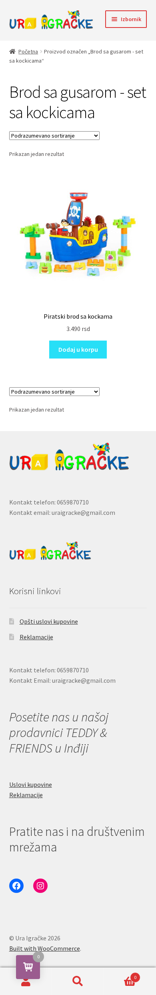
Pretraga (78, 981)
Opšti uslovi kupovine (49, 621)
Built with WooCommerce (44, 948)
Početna (28, 51)
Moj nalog (26, 981)
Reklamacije (36, 637)
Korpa (120, 974)
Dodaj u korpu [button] (78, 349)
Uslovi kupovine (30, 784)
